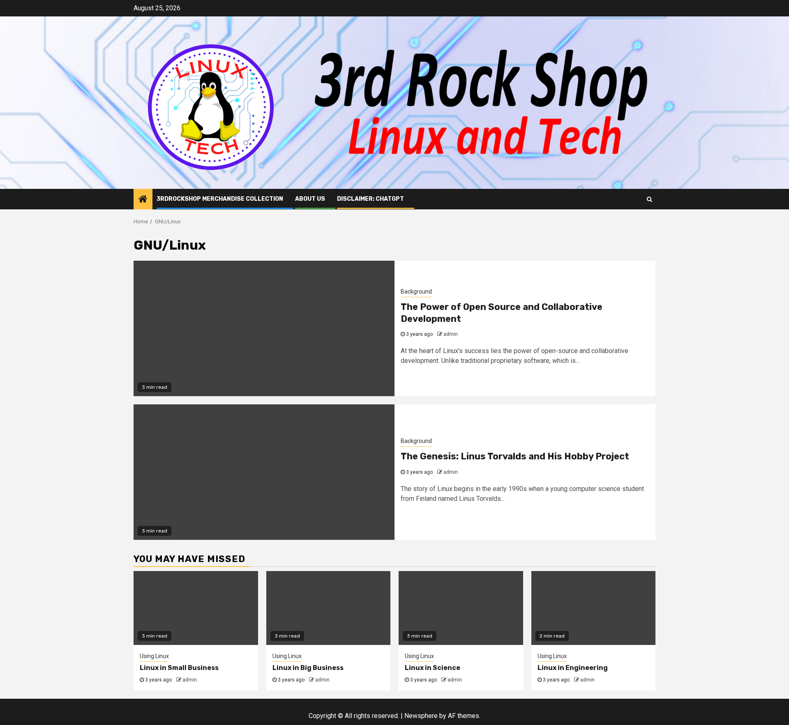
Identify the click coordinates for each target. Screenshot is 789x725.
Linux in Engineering (573, 668)
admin (450, 334)
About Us (310, 198)
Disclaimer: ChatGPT (370, 198)
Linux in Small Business (179, 668)
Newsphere (421, 716)
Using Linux (154, 656)
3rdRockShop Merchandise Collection (220, 198)
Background (416, 291)
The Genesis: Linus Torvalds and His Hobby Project (515, 456)
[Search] (649, 199)
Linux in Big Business (308, 668)
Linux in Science (432, 668)
